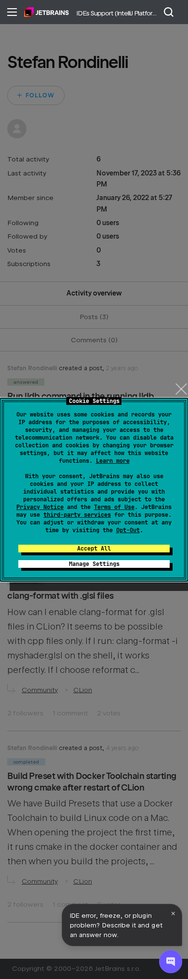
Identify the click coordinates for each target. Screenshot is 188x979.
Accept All (94, 548)
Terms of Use (114, 507)
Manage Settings (94, 564)
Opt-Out (128, 530)
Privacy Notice (40, 507)
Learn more (113, 461)
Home (46, 12)
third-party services (77, 515)
